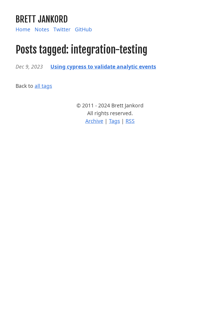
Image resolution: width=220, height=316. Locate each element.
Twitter (62, 29)
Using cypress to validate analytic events (103, 66)
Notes (42, 29)
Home (23, 29)
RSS (130, 121)
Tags (114, 121)
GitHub (83, 29)
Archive (94, 121)
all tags (43, 85)
